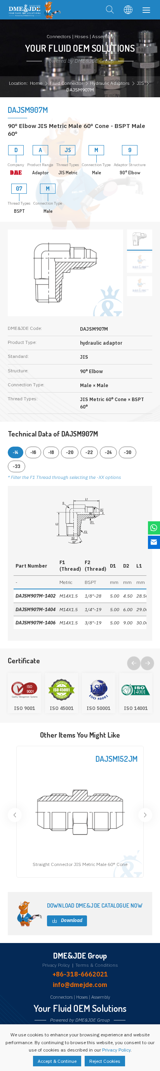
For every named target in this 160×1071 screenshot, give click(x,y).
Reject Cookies (104, 1061)
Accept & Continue (57, 1061)
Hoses (82, 997)
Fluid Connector (66, 83)
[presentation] (134, 663)
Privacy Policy (56, 965)
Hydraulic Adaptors (110, 83)
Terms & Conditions (96, 965)
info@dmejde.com (80, 985)
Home (36, 83)
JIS (140, 83)
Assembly (100, 997)
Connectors (61, 997)
